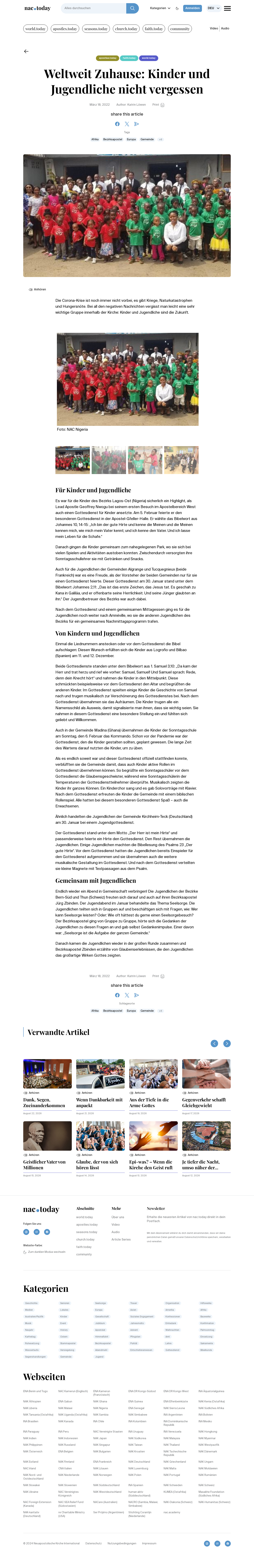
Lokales (64, 1310)
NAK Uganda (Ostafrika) (72, 1415)
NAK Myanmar (207, 1438)
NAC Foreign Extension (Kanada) (37, 1504)
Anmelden (192, 8)
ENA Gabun (65, 1401)
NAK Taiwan (135, 1445)
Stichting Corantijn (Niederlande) (139, 1514)
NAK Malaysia (172, 1438)
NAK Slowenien (67, 1485)
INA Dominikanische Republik (176, 1423)
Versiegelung (67, 1350)
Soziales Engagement (141, 1317)
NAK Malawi (65, 1408)
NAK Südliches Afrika (211, 1408)
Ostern (63, 1337)
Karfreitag (30, 1337)
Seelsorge (100, 1303)
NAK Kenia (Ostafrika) (212, 1401)
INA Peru (63, 1431)
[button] (31, 1093)
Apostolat (100, 1330)
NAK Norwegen (102, 1475)
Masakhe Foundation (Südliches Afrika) (211, 1494)
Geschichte (31, 1303)
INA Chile (98, 1421)
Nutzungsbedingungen (122, 1543)
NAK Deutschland (139, 1462)
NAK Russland (66, 1445)
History (64, 1330)
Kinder (63, 1317)
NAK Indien (29, 1438)
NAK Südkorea (137, 1438)
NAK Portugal (172, 1475)
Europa (131, 139)
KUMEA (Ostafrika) (175, 1492)
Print (155, 104)
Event (63, 1323)
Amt (167, 1337)
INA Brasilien (30, 1421)
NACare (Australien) (105, 1502)
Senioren (64, 1303)
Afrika (95, 139)
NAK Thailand (172, 1445)
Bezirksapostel (112, 139)
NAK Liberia (30, 1408)
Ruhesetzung (32, 1343)
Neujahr (29, 1330)
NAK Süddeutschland (106, 1485)
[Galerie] (128, 377)
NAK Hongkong (208, 1431)
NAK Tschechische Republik (175, 1453)
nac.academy (172, 1512)
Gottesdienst (172, 1350)
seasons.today (96, 28)
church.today (126, 28)
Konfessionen (172, 1317)
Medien (29, 1310)
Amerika (169, 1310)
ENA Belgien (65, 1451)
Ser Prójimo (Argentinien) (108, 1512)
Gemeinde (147, 139)
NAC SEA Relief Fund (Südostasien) (70, 1504)
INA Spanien (135, 1485)
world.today (35, 28)
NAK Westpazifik (209, 1445)
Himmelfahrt (101, 1337)
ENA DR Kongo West (176, 1391)
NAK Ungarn (206, 1462)
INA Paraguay (31, 1431)
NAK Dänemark (208, 1451)
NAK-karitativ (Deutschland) (32, 1514)
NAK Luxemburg (138, 1468)
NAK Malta (170, 1468)
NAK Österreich (32, 1451)
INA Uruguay (135, 1431)
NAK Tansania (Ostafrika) (38, 1415)
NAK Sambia (100, 1415)
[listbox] (214, 8)
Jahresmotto (137, 1323)
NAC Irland (29, 1468)
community (180, 28)
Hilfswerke (205, 1303)
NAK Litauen (100, 1468)
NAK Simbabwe (137, 1415)
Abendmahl (101, 1350)
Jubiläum (100, 1323)
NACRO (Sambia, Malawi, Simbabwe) (143, 1504)
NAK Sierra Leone (174, 1408)
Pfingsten (135, 1337)
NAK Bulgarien (102, 1451)
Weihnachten (172, 1330)
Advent (134, 1330)
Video (214, 28)
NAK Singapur (101, 1445)
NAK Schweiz (207, 1485)
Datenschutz (94, 1543)
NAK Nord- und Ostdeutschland (33, 1477)
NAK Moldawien (208, 1468)
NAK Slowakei (31, 1485)
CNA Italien (65, 1468)
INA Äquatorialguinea (211, 1391)
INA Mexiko (205, 1421)
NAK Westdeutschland (107, 1492)
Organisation (172, 1303)
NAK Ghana (100, 1401)
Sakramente (206, 1343)
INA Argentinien (173, 1415)
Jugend (99, 1357)
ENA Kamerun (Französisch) (101, 1393)
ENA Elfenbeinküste (176, 1401)
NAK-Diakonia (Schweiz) (178, 1502)
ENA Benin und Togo (35, 1391)
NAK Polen (134, 1475)
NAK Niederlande (68, 1475)
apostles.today (65, 28)
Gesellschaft (102, 1317)
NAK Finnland (66, 1462)
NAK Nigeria (100, 1408)
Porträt (133, 1343)
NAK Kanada (65, 1421)
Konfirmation (207, 1323)
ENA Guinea (135, 1401)
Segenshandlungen (35, 1357)
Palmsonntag (207, 1330)
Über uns (118, 1217)
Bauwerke (205, 1317)
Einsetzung (206, 1337)
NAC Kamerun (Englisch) (73, 1391)
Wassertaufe (31, 1350)
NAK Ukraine (30, 1492)
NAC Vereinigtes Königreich (68, 1494)
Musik (28, 1323)
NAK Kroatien (136, 1451)
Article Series (121, 1239)
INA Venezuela (172, 1431)
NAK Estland (30, 1462)
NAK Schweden (173, 1485)
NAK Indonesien (68, 1438)
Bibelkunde (206, 1350)
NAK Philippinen (32, 1445)
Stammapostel (67, 1343)
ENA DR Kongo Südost (142, 1391)
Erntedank (170, 1323)
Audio (225, 28)
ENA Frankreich (102, 1462)
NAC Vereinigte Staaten (108, 1431)
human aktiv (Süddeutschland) (139, 1494)
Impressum (149, 1543)
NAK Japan (100, 1438)
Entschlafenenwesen (141, 1350)
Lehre (168, 1343)
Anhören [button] (40, 289)
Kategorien (158, 8)
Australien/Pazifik (34, 1317)
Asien (133, 1310)
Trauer (133, 1303)
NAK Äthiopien (32, 1401)
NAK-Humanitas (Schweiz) (214, 1502)
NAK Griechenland (175, 1462)
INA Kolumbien (137, 1421)
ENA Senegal (136, 1408)
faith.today (154, 28)
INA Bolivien (206, 1415)
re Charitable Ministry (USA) (71, 1514)
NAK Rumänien (208, 1475)
